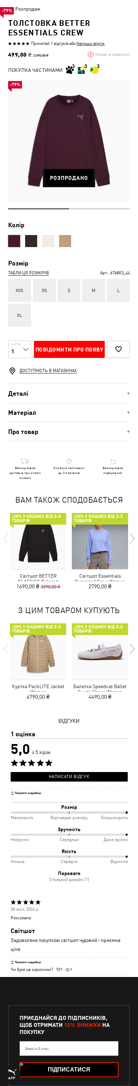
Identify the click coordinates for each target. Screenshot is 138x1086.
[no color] (48, 241)
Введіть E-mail (37, 1048)
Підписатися (69, 1070)
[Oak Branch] (65, 241)
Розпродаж (27, 9)
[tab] (69, 393)
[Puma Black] (31, 241)
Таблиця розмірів (28, 272)
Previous (6, 538)
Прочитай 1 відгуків (49, 43)
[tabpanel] (69, 140)
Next (131, 538)
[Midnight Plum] (14, 241)
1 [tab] (38, 208)
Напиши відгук (90, 43)
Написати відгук (69, 776)
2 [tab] (99, 208)
